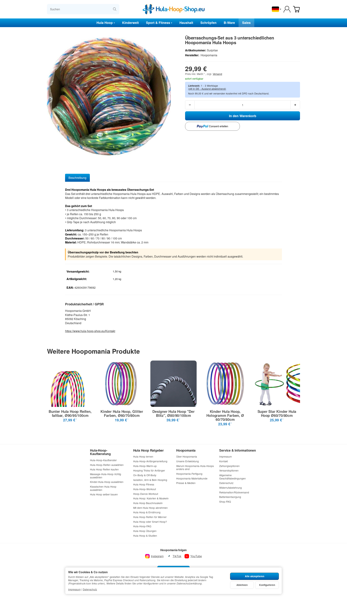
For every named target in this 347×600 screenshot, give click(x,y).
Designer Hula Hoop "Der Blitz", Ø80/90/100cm (173, 413)
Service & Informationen (237, 450)
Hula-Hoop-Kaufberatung (100, 452)
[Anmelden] (287, 9)
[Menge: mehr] (295, 104)
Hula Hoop (105, 22)
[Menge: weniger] (190, 104)
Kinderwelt (130, 22)
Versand (217, 74)
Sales (246, 22)
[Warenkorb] (296, 9)
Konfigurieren (267, 585)
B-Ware (229, 22)
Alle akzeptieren (254, 576)
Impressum (74, 589)
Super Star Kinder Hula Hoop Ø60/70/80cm (277, 413)
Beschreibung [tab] (77, 178)
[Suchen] (114, 9)
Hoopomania (186, 450)
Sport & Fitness (158, 22)
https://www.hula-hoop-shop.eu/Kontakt (90, 331)
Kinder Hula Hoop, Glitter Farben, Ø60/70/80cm (121, 413)
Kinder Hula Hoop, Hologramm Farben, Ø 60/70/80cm (225, 415)
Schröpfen (208, 22)
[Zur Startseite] (173, 9)
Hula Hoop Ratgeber (148, 450)
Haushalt (186, 22)
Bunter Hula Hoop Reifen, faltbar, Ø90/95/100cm (70, 413)
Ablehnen (242, 585)
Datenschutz (90, 589)
